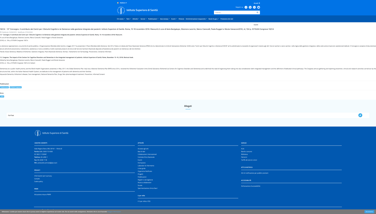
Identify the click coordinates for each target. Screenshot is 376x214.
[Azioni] (118, 3)
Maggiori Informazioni (114, 211)
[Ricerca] (257, 12)
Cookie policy (38, 181)
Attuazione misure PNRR (42, 194)
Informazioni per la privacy (43, 176)
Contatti (37, 178)
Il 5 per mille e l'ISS (144, 201)
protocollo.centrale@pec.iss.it (47, 163)
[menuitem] (121, 19)
